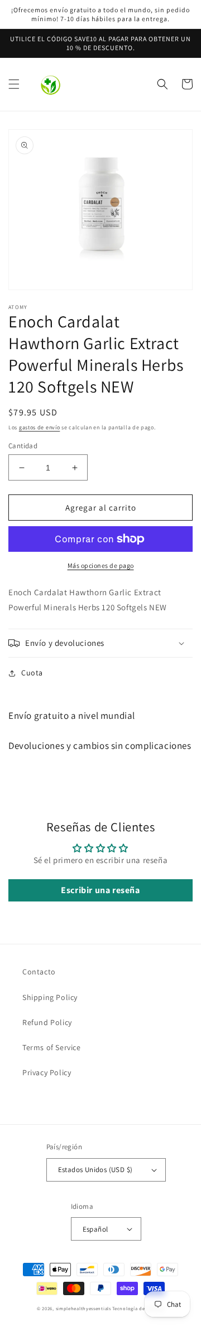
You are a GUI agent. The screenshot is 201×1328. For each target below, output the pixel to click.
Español (95, 1229)
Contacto (39, 972)
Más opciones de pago (101, 565)
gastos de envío (39, 427)
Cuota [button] (32, 673)
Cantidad (22, 445)
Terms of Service (51, 1047)
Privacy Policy (46, 1072)
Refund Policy (47, 1022)
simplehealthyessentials (83, 1308)
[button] (14, 84)
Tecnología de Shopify (138, 1308)
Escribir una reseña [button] (100, 890)
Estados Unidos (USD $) (95, 1169)
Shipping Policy (50, 997)
